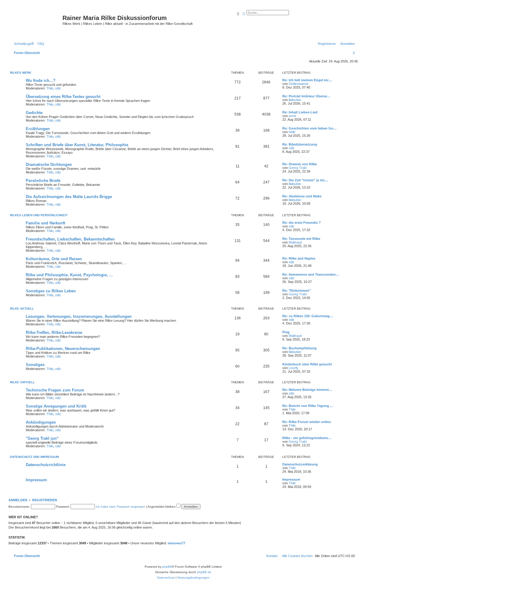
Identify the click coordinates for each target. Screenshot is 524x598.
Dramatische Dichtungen (49, 164)
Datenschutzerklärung (300, 464)
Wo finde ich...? (40, 80)
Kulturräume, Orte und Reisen (54, 259)
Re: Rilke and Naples (298, 258)
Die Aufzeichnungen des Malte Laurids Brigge (69, 196)
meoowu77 (176, 543)
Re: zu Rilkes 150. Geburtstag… (307, 316)
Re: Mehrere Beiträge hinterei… (307, 389)
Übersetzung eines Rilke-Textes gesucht (63, 96)
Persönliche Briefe (43, 180)
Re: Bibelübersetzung (299, 144)
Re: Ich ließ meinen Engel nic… (307, 80)
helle (292, 132)
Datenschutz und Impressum (34, 457)
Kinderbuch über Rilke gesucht (307, 364)
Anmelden (17, 500)
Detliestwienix (299, 84)
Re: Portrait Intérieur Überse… (306, 96)
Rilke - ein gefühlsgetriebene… (306, 438)
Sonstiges (35, 364)
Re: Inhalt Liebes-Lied (299, 112)
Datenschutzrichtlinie (46, 464)
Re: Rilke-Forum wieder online (306, 422)
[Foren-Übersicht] (36, 22)
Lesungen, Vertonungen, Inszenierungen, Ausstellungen (79, 316)
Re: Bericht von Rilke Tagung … (307, 406)
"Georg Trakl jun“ (42, 438)
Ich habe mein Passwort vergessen (120, 506)
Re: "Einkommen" (296, 290)
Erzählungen (38, 128)
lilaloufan (295, 100)
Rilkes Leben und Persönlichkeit (39, 215)
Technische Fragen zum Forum (55, 390)
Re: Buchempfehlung (299, 348)
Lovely (293, 368)
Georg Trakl (298, 168)
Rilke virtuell (22, 382)
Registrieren (44, 500)
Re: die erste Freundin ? (301, 222)
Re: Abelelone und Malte (301, 196)
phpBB (167, 566)
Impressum (36, 480)
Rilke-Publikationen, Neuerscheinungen (63, 348)
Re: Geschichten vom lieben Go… (309, 128)
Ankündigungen (41, 422)
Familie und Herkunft (45, 223)
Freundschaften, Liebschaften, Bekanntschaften (70, 239)
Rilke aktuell (22, 308)
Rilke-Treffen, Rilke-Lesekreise (54, 332)
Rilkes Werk (20, 72)
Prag (286, 332)
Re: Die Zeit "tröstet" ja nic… (305, 180)
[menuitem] (39, 43)
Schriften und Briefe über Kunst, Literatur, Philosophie (77, 145)
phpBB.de (204, 572)
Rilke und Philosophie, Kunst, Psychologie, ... (69, 275)
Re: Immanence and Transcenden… (310, 274)
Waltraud (295, 242)
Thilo (49, 88)
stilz (58, 88)
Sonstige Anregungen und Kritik (56, 406)
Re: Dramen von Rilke (299, 164)
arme (292, 116)
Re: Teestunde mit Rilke (301, 238)
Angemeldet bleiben (161, 506)
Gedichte (34, 112)
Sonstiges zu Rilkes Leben (51, 291)
